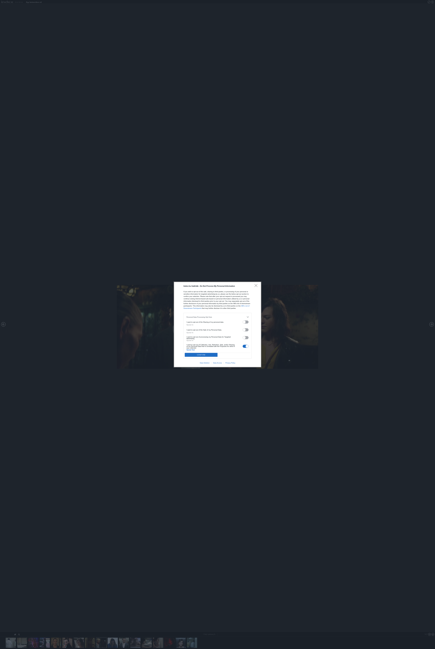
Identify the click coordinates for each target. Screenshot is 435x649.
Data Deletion (205, 363)
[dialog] (217, 324)
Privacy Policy (230, 363)
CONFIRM (201, 355)
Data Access (217, 363)
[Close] (257, 286)
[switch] (246, 322)
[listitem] (217, 317)
